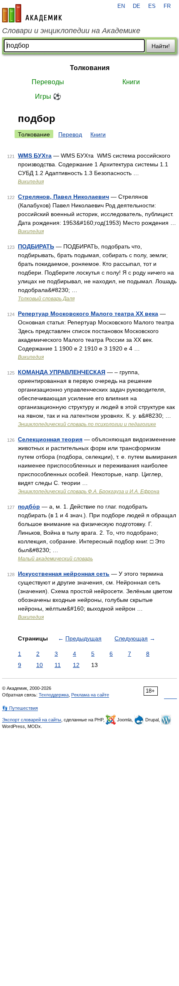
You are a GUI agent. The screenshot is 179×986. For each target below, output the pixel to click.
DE (136, 6)
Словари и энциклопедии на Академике (71, 31)
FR (167, 6)
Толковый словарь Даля (46, 299)
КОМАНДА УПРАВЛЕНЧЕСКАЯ (61, 372)
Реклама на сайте (90, 694)
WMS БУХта (35, 155)
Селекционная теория (50, 439)
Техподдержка (54, 694)
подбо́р (29, 506)
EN (121, 6)
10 (39, 665)
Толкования (89, 67)
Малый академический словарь (55, 559)
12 (76, 665)
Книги (131, 81)
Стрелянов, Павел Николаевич (63, 196)
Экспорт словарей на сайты (31, 719)
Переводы (48, 81)
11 (58, 665)
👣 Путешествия (20, 708)
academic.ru (32, 13)
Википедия (31, 182)
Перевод (70, 134)
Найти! (161, 46)
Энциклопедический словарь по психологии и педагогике (87, 424)
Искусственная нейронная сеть (63, 573)
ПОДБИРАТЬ (36, 246)
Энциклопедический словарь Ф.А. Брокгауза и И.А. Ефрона (88, 491)
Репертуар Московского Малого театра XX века (88, 313)
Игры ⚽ (48, 96)
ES (152, 6)
